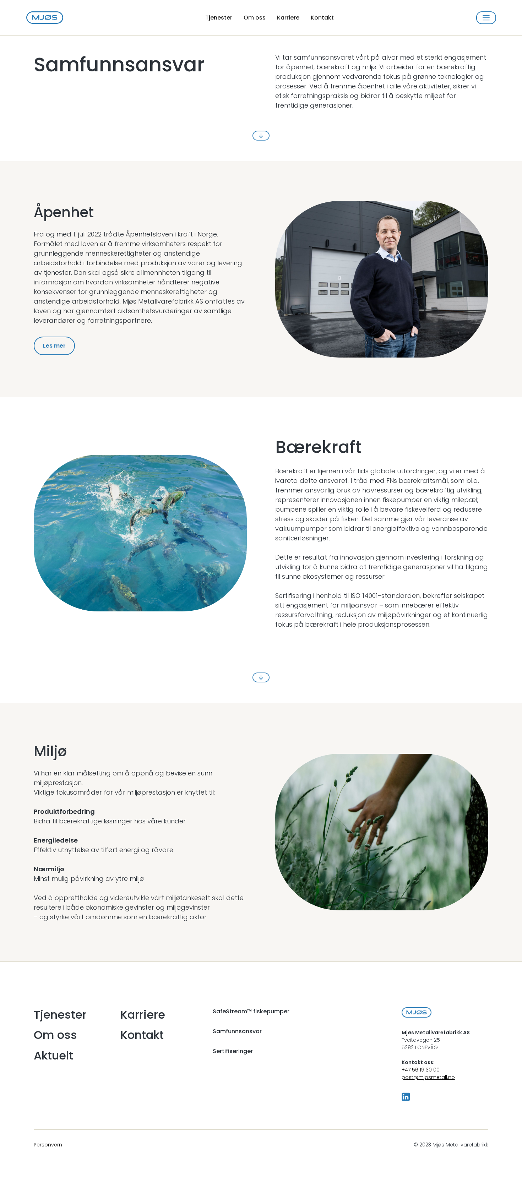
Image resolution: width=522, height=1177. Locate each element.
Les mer (54, 346)
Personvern (48, 1144)
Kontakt (322, 17)
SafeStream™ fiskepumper (251, 1011)
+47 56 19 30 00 (421, 1069)
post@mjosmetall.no (428, 1077)
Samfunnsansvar (237, 1031)
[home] (44, 17)
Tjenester (218, 17)
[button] (486, 17)
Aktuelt (53, 1055)
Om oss (255, 17)
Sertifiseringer (233, 1051)
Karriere (288, 17)
